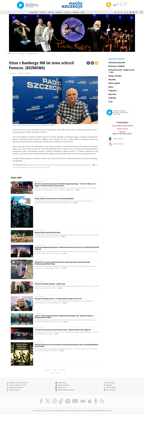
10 (62, 370)
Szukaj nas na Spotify (130, 12)
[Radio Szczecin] (72, 5)
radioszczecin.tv (61, 387)
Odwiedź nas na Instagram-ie (124, 12)
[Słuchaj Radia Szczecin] (20, 5)
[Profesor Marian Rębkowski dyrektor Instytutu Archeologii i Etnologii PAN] (55, 100)
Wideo (110, 87)
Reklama (76, 12)
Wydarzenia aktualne (32, 53)
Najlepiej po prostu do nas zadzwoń (115, 12)
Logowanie (109, 385)
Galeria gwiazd (114, 83)
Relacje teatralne (115, 76)
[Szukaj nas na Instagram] (54, 399)
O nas (83, 12)
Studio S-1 (67, 12)
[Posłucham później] (48, 167)
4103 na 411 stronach (55, 373)
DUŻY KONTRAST (111, 390)
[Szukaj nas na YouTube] (75, 399)
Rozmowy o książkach (116, 66)
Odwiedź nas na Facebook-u (118, 12)
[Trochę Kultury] (72, 33)
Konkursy (59, 12)
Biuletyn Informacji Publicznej (65, 390)
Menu (141, 12)
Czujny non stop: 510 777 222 (17, 385)
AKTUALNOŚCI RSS (118, 144)
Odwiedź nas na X (121, 12)
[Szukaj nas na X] (47, 399)
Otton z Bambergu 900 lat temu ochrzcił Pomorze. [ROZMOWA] (41, 65)
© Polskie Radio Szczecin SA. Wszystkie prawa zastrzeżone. (48, 411)
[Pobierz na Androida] (83, 399)
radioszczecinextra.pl (63, 385)
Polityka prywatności (89, 411)
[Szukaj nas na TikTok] (61, 399)
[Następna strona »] (64, 370)
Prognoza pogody (14, 390)
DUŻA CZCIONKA (111, 387)
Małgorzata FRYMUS (24, 73)
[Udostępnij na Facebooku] (88, 63)
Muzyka (51, 12)
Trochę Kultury (21, 53)
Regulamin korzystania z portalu (73, 411)
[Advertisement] (21, 427)
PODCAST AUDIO (118, 139)
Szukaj (136, 12)
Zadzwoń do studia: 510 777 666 (18, 383)
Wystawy (112, 79)
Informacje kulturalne (116, 62)
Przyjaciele (112, 90)
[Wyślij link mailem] (96, 63)
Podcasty (43, 12)
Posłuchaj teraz (110, 383)
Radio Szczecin (11, 53)
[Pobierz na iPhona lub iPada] (90, 399)
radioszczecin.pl (61, 383)
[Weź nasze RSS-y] (102, 399)
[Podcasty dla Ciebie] (96, 399)
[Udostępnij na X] (92, 63)
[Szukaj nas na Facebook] (41, 399)
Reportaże (112, 94)
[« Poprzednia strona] (45, 370)
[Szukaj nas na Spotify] (67, 399)
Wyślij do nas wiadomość (133, 12)
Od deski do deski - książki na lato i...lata (121, 71)
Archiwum (112, 98)
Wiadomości (34, 12)
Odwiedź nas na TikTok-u (127, 12)
